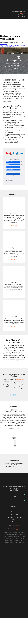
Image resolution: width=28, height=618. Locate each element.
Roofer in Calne (8, 532)
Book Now (14, 395)
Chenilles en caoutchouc (15, 600)
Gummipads (15, 606)
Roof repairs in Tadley (18, 532)
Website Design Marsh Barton (15, 561)
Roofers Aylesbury (15, 584)
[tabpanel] (14, 420)
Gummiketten (15, 598)
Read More (14, 225)
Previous (14, 410)
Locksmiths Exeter (15, 602)
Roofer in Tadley (13, 540)
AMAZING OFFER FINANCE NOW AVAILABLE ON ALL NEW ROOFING (13, 46)
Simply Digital (14, 488)
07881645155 (21, 16)
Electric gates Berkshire (15, 569)
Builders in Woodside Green (15, 571)
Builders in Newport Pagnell (15, 573)
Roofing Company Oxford (15, 550)
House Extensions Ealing (15, 590)
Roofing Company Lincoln (15, 559)
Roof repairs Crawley (15, 555)
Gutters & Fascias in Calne (18, 542)
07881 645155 (14, 381)
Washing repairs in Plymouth (15, 592)
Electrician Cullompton (15, 586)
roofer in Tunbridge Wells (15, 577)
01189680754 (21, 14)
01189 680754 (20, 379)
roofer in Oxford (15, 575)
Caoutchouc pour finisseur (15, 608)
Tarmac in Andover (15, 563)
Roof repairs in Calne (9, 534)
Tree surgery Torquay (15, 588)
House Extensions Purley (15, 581)
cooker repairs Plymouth (15, 579)
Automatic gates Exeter (15, 583)
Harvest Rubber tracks (14, 596)
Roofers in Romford (15, 557)
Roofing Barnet (15, 553)
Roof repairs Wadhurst (15, 546)
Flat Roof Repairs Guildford (15, 552)
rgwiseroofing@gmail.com (18, 11)
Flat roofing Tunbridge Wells (15, 594)
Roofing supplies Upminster (15, 548)
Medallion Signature (15, 565)
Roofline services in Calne (13, 536)
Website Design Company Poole (15, 567)
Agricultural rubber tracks (15, 604)
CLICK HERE (19, 466)
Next (14, 438)
